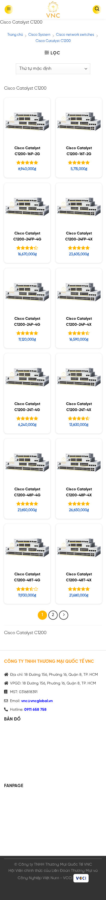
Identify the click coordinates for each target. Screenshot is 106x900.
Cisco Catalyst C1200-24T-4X (79, 407)
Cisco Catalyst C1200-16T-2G (79, 151)
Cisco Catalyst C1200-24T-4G (27, 407)
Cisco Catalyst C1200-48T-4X (79, 577)
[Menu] (9, 9)
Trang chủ (15, 35)
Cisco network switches (75, 35)
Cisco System (39, 35)
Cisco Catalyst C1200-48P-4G (27, 492)
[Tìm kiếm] (97, 9)
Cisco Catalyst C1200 (53, 41)
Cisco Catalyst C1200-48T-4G (27, 577)
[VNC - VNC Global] (53, 9)
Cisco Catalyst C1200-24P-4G (27, 322)
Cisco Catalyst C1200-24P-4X (79, 322)
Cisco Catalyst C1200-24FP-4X (79, 236)
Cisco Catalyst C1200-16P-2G (27, 151)
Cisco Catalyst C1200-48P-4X (79, 492)
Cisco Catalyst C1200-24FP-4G (27, 236)
